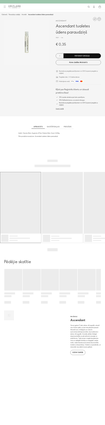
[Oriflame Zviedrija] (14, 7)
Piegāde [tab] (67, 126)
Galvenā (4, 14)
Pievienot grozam (82, 56)
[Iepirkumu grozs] (100, 7)
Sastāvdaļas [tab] (53, 126)
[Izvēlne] (4, 6)
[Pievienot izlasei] (99, 19)
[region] (26, 42)
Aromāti (24, 14)
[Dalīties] (95, 19)
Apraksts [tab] (38, 126)
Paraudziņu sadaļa (14, 14)
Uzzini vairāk (60, 109)
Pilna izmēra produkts (78, 62)
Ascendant (61, 21)
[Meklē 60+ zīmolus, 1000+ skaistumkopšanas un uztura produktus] (88, 6)
